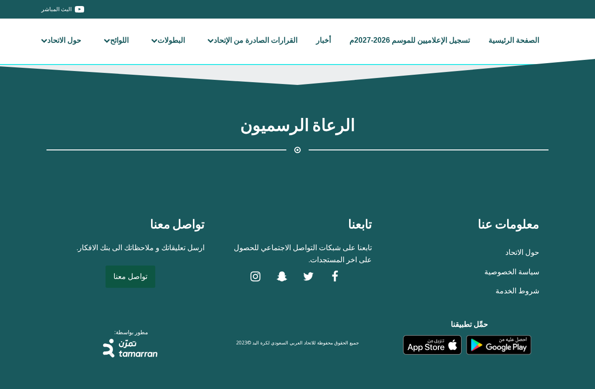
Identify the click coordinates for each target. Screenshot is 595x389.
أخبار (323, 40)
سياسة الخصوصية (511, 271)
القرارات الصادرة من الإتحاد (256, 40)
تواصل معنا (130, 276)
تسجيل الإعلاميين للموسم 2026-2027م (410, 40)
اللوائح (119, 40)
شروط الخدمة (517, 290)
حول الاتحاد (64, 40)
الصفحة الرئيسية (514, 40)
